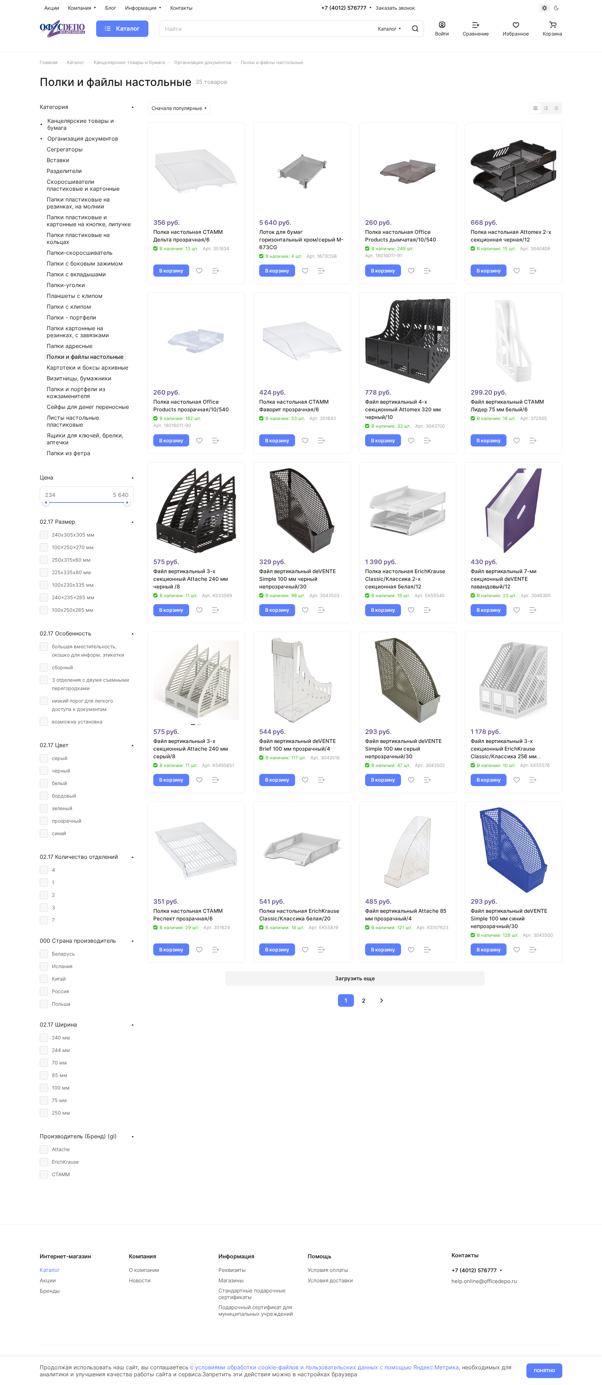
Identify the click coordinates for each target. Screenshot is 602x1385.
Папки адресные (69, 345)
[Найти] (415, 29)
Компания (142, 1256)
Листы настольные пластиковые (73, 421)
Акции (48, 1280)
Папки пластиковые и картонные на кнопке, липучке (89, 221)
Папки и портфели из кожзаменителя (76, 392)
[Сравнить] (215, 270)
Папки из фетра (68, 453)
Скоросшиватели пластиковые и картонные (83, 185)
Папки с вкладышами (76, 274)
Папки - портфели (71, 317)
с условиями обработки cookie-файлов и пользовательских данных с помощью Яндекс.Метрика (324, 1367)
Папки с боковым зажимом (85, 263)
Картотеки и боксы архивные (87, 367)
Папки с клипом (69, 306)
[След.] (381, 1000)
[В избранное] (199, 270)
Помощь (319, 1256)
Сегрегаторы (65, 149)
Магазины (231, 1280)
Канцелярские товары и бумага (80, 124)
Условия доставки (330, 1280)
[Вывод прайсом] (556, 108)
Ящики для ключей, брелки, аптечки (85, 439)
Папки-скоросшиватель (80, 252)
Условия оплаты (328, 1270)
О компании (144, 1270)
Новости (139, 1280)
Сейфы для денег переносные (88, 406)
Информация (236, 1256)
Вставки (58, 160)
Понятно (544, 1370)
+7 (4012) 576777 (343, 8)
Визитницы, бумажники (79, 378)
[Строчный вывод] (546, 108)
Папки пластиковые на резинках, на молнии (78, 203)
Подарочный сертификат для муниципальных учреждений (255, 1310)
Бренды (50, 1291)
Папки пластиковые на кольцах (78, 238)
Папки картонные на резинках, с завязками (78, 332)
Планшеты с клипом (74, 295)
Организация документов (82, 138)
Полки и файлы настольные (85, 356)
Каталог (50, 1270)
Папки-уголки (66, 285)
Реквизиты (232, 1270)
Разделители (64, 170)
